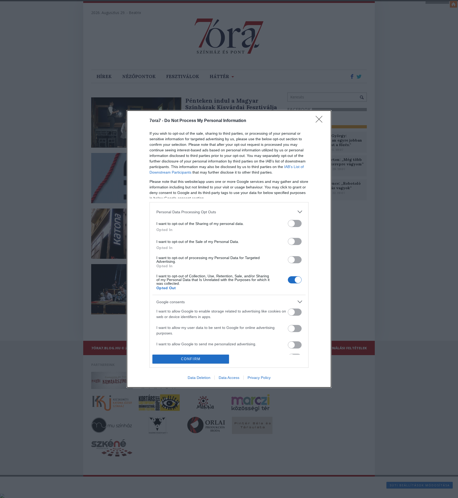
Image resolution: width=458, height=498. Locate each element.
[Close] (321, 121)
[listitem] (229, 212)
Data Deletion (199, 377)
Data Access (229, 377)
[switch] (295, 223)
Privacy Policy (259, 377)
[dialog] (229, 249)
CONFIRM (191, 359)
